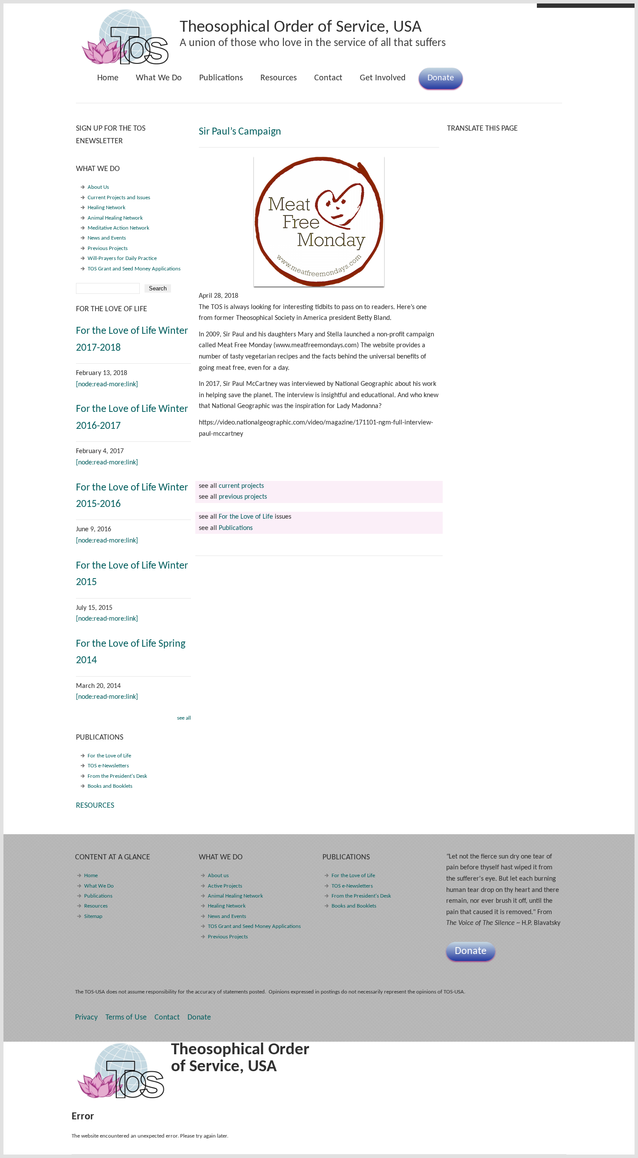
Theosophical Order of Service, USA (301, 27)
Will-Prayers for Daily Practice (122, 258)
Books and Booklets (110, 786)
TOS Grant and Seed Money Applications (134, 269)
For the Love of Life (246, 516)
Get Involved (383, 78)
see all (184, 718)
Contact (328, 78)
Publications (217, 81)
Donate (441, 78)
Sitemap (93, 916)
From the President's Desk (117, 776)
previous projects (243, 496)
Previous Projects (108, 248)
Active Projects (225, 886)
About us (218, 875)
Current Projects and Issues (119, 198)
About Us (98, 187)
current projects (241, 486)
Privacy (86, 1017)
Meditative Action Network (118, 228)
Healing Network (106, 208)
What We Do (154, 81)
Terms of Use (126, 1017)
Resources (278, 78)
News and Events (107, 238)
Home (107, 78)
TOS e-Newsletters (108, 766)
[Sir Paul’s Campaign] (319, 221)
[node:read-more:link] (107, 384)
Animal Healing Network (115, 218)
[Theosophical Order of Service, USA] (125, 63)
